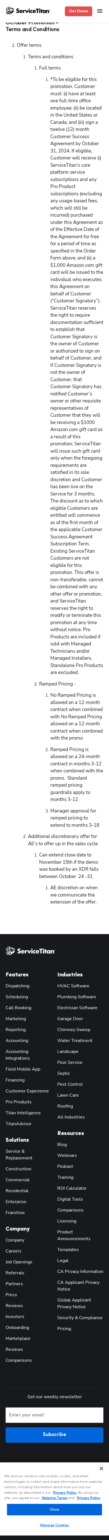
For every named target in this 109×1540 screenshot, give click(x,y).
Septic (63, 1073)
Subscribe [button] (54, 1434)
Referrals (15, 1273)
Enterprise (16, 1202)
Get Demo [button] (78, 11)
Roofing (65, 1106)
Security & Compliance (80, 1318)
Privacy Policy (65, 1493)
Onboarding (17, 1327)
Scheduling (17, 997)
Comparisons (19, 1360)
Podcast (65, 1166)
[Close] (101, 1468)
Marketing (16, 1019)
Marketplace (18, 1338)
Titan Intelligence (23, 1113)
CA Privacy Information (80, 1271)
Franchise (15, 1213)
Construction (18, 1169)
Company (15, 1240)
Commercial (18, 1180)
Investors (15, 1317)
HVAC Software (73, 986)
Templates (68, 1250)
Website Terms (54, 1498)
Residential (17, 1191)
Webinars (67, 1155)
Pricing (64, 1329)
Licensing (66, 1221)
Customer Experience (27, 1091)
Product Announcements (74, 1235)
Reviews (14, 1306)
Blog (62, 1144)
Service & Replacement (19, 1154)
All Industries (71, 1117)
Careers (14, 1251)
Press (11, 1295)
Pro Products (19, 1102)
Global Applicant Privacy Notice (74, 1303)
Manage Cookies (54, 1525)
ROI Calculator (72, 1188)
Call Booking (18, 1008)
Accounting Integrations (18, 1054)
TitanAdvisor (19, 1124)
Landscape (68, 1051)
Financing (15, 1080)
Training (65, 1177)
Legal (62, 1261)
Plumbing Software (76, 997)
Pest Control (70, 1084)
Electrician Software (77, 1008)
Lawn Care (68, 1095)
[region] (54, 1499)
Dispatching (17, 986)
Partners (14, 1284)
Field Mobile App (23, 1069)
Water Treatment (75, 1041)
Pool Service (69, 1062)
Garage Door (70, 1019)
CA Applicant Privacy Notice (78, 1285)
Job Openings (19, 1262)
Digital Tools (70, 1199)
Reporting (16, 1030)
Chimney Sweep (73, 1030)
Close (55, 1509)
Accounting (17, 1041)
